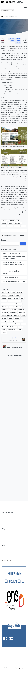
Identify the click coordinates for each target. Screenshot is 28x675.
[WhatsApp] (14, 2)
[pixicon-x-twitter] (6, 654)
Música (3, 226)
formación (21, 309)
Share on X (22, 235)
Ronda (20, 326)
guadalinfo (5, 312)
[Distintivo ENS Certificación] (14, 606)
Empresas (18, 306)
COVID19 (4, 301)
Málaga (13, 321)
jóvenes (23, 315)
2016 (3, 292)
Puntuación (13, 326)
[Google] (4, 2)
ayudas (4, 298)
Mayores (17, 318)
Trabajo (19, 329)
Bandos (16, 298)
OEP (9, 324)
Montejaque (17, 223)
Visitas (23, 226)
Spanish (6, 10)
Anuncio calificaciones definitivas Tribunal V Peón (12, 453)
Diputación (5, 304)
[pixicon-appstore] (21, 654)
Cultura (11, 301)
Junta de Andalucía (7, 315)
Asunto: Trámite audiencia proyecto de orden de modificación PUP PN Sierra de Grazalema (13, 271)
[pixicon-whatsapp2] (24, 654)
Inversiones (22, 312)
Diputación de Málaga (15, 304)
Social (3, 329)
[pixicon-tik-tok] (14, 656)
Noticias (10, 226)
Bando (10, 298)
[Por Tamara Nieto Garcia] (3, 364)
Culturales (11, 220)
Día (18, 220)
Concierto (4, 220)
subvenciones (11, 329)
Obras (3, 324)
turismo (17, 226)
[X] (5, 2)
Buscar (4, 240)
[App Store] (12, 2)
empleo (12, 306)
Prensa (23, 324)
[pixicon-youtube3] (12, 654)
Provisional (5, 326)
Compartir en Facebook (10, 235)
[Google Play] (10, 2)
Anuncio (4, 295)
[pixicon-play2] (18, 654)
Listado (4, 318)
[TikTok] (16, 2)
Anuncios (11, 295)
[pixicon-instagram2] (9, 654)
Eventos (4, 223)
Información (13, 312)
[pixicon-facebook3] (4, 654)
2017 (8, 292)
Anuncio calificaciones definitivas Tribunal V (14, 281)
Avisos (17, 295)
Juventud (16, 315)
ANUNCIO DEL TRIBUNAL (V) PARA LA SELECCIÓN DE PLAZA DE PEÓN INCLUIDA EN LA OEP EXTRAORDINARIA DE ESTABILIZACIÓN (14, 264)
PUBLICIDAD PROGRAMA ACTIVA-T (11, 277)
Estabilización (5, 309)
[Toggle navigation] (25, 7)
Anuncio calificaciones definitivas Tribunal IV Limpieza (13, 488)
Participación (15, 324)
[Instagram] (9, 2)
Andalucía (19, 292)
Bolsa (22, 298)
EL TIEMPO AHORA (7, 561)
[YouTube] (7, 2)
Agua (13, 292)
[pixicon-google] (15, 654)
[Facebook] (2, 2)
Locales (10, 223)
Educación (4, 306)
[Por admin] (3, 435)
